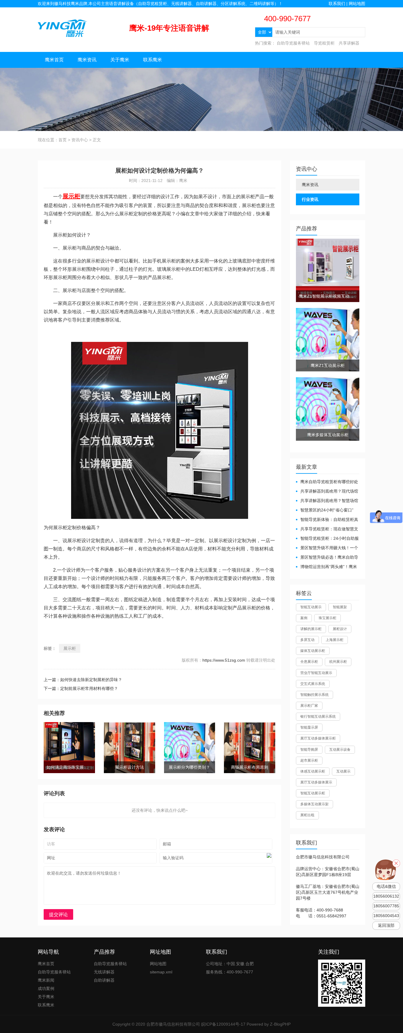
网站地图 (357, 3)
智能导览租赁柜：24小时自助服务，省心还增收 (327, 539)
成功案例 (46, 988)
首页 (62, 139)
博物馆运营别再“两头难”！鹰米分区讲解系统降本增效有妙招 (326, 567)
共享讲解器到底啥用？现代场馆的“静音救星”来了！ (327, 491)
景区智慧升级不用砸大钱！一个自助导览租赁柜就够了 (327, 548)
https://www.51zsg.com (223, 660)
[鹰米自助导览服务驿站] (62, 27)
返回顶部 (386, 925)
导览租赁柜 (324, 43)
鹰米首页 (54, 59)
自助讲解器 (104, 980)
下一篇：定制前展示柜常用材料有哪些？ (81, 688)
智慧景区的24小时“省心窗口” (326, 510)
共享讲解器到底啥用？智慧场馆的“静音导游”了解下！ (327, 501)
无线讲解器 (104, 972)
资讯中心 (79, 139)
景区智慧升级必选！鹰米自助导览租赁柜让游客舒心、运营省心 (327, 557)
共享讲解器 (349, 43)
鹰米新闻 (46, 980)
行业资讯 (310, 199)
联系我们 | (339, 3)
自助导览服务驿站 (293, 43)
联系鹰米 (152, 59)
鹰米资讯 (87, 59)
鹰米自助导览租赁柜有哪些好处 (329, 481)
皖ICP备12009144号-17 (223, 1024)
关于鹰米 (119, 59)
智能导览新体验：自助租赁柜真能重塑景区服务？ (327, 520)
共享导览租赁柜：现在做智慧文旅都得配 (327, 529)
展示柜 (69, 648)
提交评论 (58, 914)
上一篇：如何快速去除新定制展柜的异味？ (83, 679)
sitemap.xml (161, 972)
